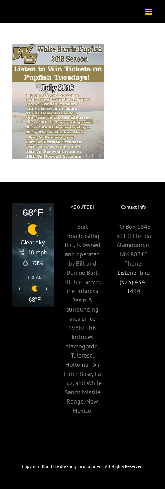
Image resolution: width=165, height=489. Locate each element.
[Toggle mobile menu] (149, 12)
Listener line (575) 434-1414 (133, 282)
